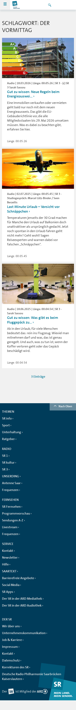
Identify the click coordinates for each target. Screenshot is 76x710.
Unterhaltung (11, 432)
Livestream (9, 527)
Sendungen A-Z (12, 520)
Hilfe (5, 564)
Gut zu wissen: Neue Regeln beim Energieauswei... (33, 94)
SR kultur (8, 463)
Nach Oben (65, 406)
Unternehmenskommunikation (24, 633)
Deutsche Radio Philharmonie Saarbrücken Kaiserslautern (31, 676)
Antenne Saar (11, 483)
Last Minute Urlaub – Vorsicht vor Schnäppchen (33, 209)
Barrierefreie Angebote (18, 578)
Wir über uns (11, 626)
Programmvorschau (16, 514)
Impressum (10, 647)
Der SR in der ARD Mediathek (22, 599)
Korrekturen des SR (15, 667)
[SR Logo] (16, 5)
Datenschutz (11, 660)
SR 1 (5, 456)
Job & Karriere (12, 640)
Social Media (10, 585)
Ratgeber (8, 439)
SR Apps (7, 592)
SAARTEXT (9, 571)
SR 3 (5, 469)
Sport (6, 425)
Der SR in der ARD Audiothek (22, 606)
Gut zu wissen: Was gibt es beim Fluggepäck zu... (32, 320)
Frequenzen (10, 490)
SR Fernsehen (11, 507)
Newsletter (10, 558)
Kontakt (7, 551)
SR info (7, 418)
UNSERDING (10, 476)
